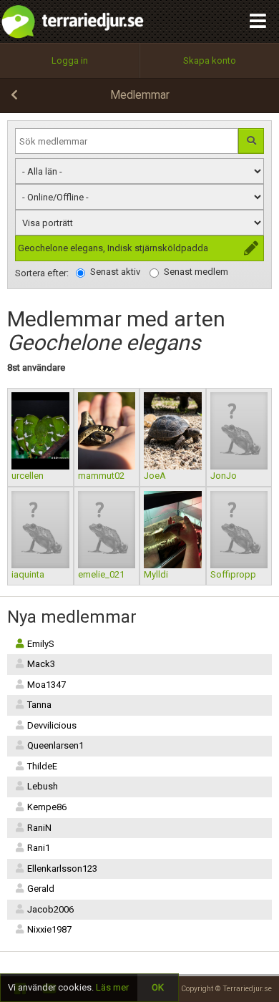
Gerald (40, 888)
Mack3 (41, 663)
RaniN (39, 827)
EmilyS (40, 643)
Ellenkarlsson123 (62, 868)
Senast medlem (196, 271)
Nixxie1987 (49, 929)
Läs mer (112, 987)
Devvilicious (52, 725)
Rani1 (38, 847)
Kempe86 (47, 807)
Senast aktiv (115, 271)
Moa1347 (46, 684)
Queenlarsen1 (55, 745)
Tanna (39, 704)
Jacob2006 (50, 909)
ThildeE (42, 766)
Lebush (42, 786)
